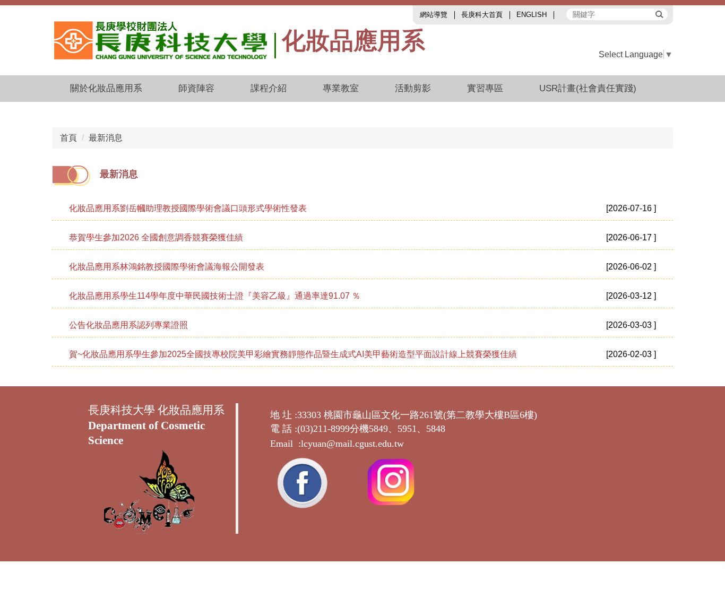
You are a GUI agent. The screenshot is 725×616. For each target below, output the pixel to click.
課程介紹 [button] (269, 88)
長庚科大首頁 (482, 15)
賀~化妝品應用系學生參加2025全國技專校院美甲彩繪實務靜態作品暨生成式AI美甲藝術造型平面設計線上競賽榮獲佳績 (293, 354)
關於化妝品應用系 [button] (106, 88)
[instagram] (390, 480)
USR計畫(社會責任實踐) (587, 88)
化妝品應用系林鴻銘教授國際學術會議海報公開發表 (166, 266)
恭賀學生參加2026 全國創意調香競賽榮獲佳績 (156, 237)
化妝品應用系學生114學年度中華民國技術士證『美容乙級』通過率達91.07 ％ (214, 295)
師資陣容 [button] (196, 88)
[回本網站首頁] (165, 40)
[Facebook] (302, 480)
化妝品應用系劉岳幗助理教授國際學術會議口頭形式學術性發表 (188, 208)
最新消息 (106, 137)
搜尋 (658, 14)
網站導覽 (433, 15)
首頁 (68, 137)
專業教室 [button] (341, 88)
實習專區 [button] (485, 88)
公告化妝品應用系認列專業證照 (128, 324)
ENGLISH (531, 15)
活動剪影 (413, 88)
